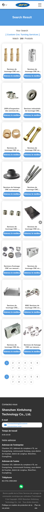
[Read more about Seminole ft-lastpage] (31, 382)
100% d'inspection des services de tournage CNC (11, 111)
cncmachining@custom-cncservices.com (17, 425)
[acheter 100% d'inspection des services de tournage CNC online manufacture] (12, 95)
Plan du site (37, 506)
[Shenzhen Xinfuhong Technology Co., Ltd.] (22, 5)
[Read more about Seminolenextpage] (25, 382)
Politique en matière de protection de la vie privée (17, 506)
